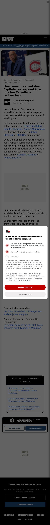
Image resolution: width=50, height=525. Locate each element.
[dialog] (25, 262)
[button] (25, 256)
